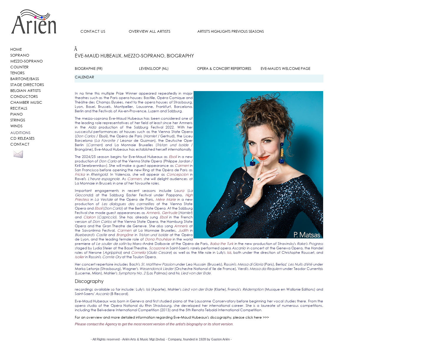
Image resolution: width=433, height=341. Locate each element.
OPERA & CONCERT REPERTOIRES (224, 68)
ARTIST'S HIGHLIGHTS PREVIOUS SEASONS (230, 31)
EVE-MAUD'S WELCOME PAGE (285, 68)
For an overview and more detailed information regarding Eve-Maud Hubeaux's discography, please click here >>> (172, 317)
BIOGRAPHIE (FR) (89, 68)
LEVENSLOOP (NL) (153, 68)
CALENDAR (84, 77)
